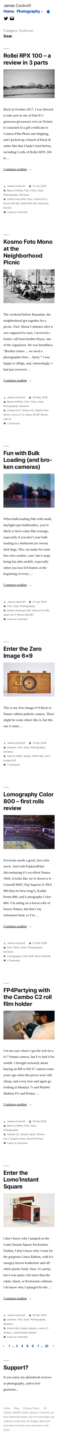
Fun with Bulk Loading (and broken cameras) (27, 460)
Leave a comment (17, 212)
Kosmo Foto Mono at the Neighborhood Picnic (27, 252)
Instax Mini (13, 1328)
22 (46, 1346)
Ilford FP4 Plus (35, 1138)
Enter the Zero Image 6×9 (22, 652)
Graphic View (17, 1138)
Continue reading (17, 169)
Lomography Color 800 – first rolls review (28, 801)
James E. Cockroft (39, 1412)
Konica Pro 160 (40, 610)
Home (8, 11)
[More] (48, 12)
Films (33, 190)
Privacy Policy (31, 1408)
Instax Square (29, 1328)
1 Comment (13, 423)
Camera (11, 747)
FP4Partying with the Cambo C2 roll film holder (27, 997)
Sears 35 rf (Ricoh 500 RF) (18, 614)
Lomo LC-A (17, 414)
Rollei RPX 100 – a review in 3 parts (27, 59)
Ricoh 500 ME (11, 203)
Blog (16, 1408)
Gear (40, 190)
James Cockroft (17, 5)
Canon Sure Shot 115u (19, 199)
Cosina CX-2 (40, 199)
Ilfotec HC (28, 410)
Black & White (15, 190)
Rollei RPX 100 (29, 203)
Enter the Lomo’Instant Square (21, 1179)
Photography (28, 11)
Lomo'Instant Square (24, 1332)
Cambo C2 (13, 1134)
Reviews (24, 194)
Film (26, 190)
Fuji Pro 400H (15, 756)
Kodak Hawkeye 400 (19, 610)
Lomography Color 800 (20, 956)
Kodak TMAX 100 (33, 756)
